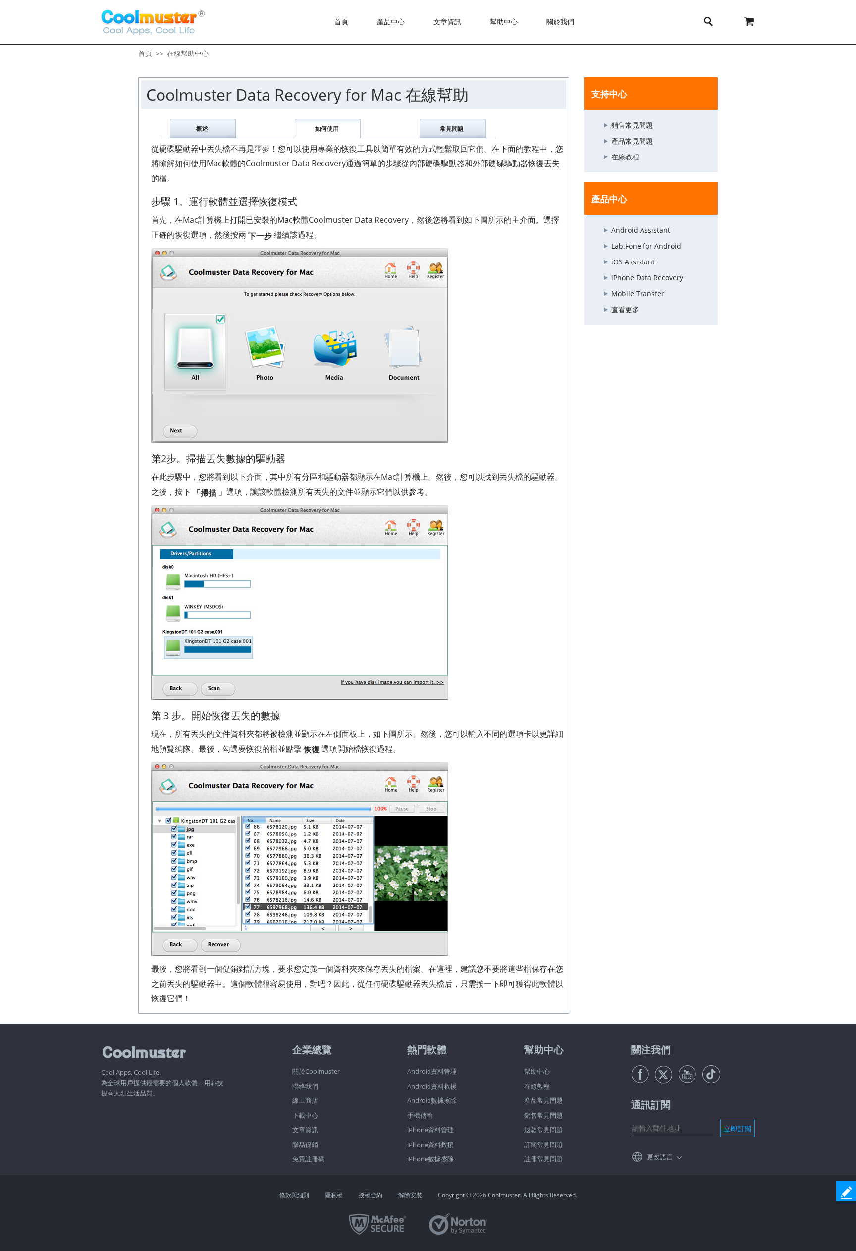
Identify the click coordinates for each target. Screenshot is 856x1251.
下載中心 (305, 1115)
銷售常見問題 (632, 125)
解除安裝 (410, 1195)
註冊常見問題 (543, 1158)
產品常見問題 (632, 141)
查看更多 (625, 309)
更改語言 (660, 1156)
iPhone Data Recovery (647, 277)
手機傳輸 (420, 1115)
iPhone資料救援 (430, 1144)
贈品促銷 (305, 1144)
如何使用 (327, 128)
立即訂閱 (737, 1128)
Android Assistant (640, 230)
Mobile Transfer (637, 293)
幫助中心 (537, 1071)
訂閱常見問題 (543, 1144)
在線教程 (625, 156)
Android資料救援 (432, 1086)
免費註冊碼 (308, 1158)
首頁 (341, 21)
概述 (202, 128)
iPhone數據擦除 (430, 1158)
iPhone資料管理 (430, 1129)
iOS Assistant (633, 261)
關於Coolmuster (316, 1071)
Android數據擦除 (432, 1100)
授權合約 (370, 1195)
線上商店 (305, 1100)
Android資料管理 (432, 1071)
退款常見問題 (543, 1129)
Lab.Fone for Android (646, 246)
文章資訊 (305, 1129)
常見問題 (452, 128)
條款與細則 (294, 1195)
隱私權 (334, 1195)
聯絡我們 (305, 1086)
